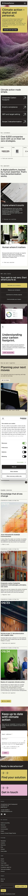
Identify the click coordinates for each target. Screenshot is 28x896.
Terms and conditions (5, 869)
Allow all (14, 466)
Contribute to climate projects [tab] (14, 294)
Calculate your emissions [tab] (14, 285)
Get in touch (5, 380)
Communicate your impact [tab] (14, 299)
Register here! (6, 594)
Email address (6, 734)
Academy (3, 843)
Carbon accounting (5, 822)
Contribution (3, 827)
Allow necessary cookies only (14, 476)
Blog (2, 847)
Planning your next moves (10, 410)
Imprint (2, 859)
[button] (26, 410)
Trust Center (3, 863)
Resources (3, 845)
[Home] (8, 3)
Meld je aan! (5, 544)
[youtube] (5, 814)
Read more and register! (9, 643)
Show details (20, 462)
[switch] (24, 447)
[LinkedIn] (1, 814)
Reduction (3, 825)
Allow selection (14, 471)
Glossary (3, 849)
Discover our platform (10, 219)
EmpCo (2, 831)
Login (3, 890)
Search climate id (21, 886)
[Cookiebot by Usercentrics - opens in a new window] (20, 419)
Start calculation (8, 352)
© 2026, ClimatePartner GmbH (8, 894)
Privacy (2, 861)
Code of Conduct (5, 865)
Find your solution (7, 158)
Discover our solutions (10, 29)
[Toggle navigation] (25, 3)
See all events (6, 701)
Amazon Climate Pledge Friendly (8, 833)
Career (2, 881)
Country (4, 739)
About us (3, 879)
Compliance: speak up (6, 867)
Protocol (3, 871)
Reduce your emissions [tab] (14, 290)
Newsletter (3, 841)
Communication (4, 829)
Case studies (4, 851)
